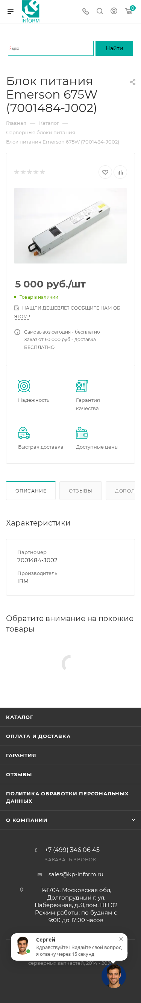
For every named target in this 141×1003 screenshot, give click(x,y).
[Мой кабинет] (114, 11)
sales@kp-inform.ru (76, 874)
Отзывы (80, 491)
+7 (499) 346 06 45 (72, 850)
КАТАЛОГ (19, 717)
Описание (30, 491)
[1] (16, 172)
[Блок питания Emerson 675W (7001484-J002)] (70, 225)
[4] (35, 172)
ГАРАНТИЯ (21, 755)
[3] (29, 172)
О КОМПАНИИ (27, 820)
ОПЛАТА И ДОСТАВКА (38, 736)
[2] (23, 172)
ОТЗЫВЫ (19, 774)
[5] (42, 172)
